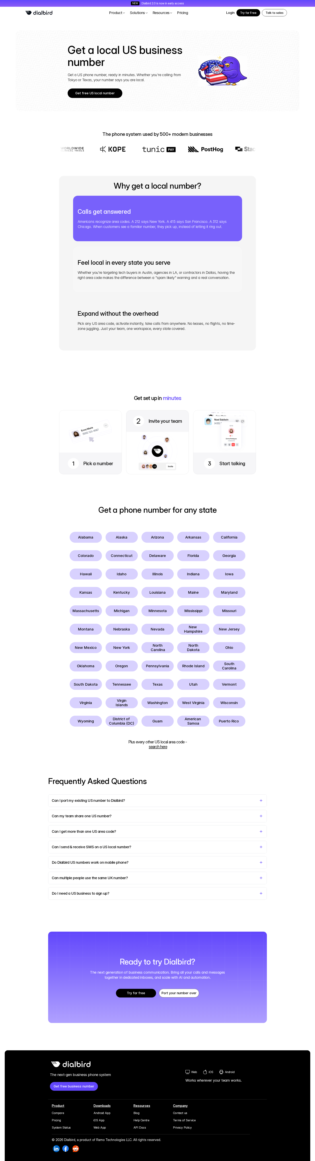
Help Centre (141, 1120)
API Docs (139, 1127)
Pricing (56, 1120)
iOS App (99, 1120)
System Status (61, 1127)
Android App (102, 1113)
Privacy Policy (182, 1127)
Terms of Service (184, 1120)
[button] (274, 12)
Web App (100, 1127)
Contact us (180, 1113)
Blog (136, 1113)
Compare (58, 1113)
